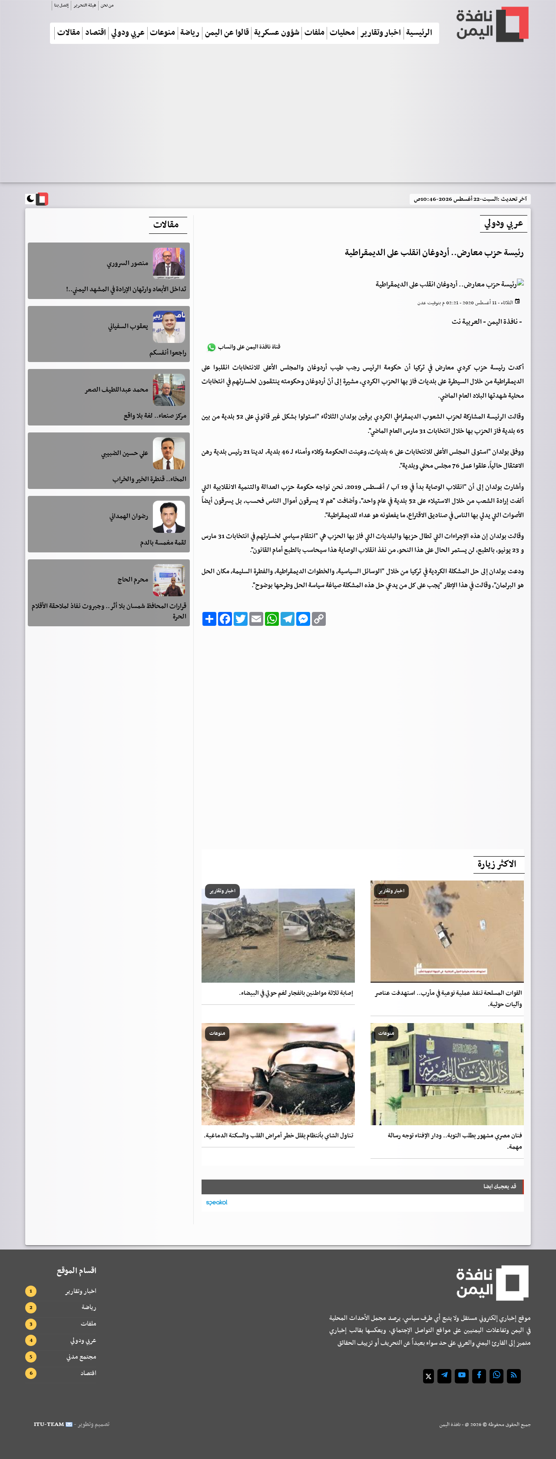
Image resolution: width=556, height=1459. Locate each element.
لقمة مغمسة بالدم (163, 542)
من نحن (107, 5)
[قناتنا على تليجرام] (444, 1376)
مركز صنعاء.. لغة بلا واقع (155, 416)
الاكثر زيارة (497, 864)
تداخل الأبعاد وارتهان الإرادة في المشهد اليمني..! (126, 290)
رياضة (189, 33)
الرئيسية (419, 33)
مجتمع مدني (81, 1357)
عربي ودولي (128, 33)
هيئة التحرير (84, 5)
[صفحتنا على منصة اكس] (428, 1376)
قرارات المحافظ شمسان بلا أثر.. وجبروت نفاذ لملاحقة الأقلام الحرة (109, 612)
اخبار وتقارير (380, 33)
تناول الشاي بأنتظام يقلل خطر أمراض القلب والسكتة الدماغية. (278, 1135)
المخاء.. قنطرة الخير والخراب (149, 479)
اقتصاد (95, 33)
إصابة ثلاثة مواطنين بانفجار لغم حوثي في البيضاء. (296, 993)
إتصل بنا (61, 5)
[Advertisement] (278, 117)
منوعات (162, 33)
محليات (342, 33)
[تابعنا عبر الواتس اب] (496, 1376)
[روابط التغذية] (514, 1376)
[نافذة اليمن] (492, 24)
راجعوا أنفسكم (167, 353)
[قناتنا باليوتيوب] (462, 1376)
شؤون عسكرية (276, 33)
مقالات (68, 33)
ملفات (314, 33)
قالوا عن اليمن (227, 33)
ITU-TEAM (49, 1424)
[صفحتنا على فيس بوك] (479, 1376)
